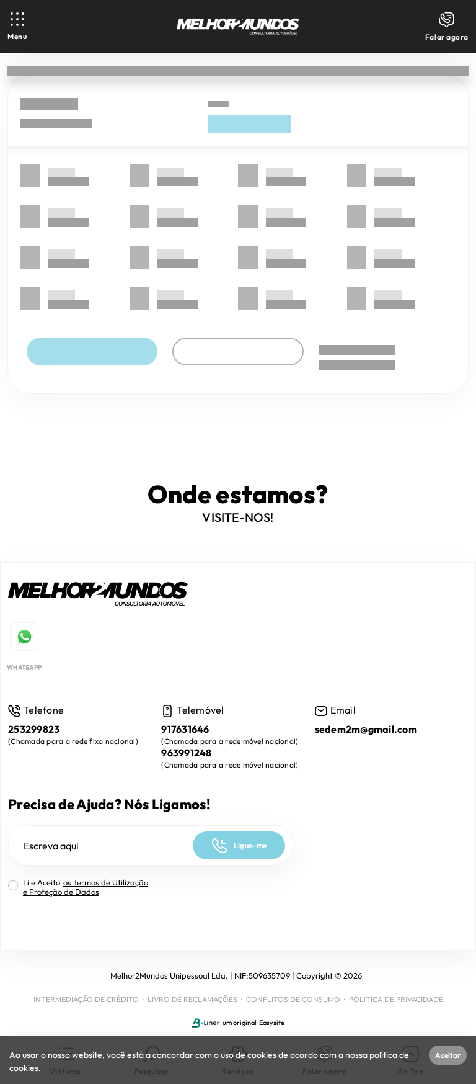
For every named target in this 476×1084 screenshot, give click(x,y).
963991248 (186, 753)
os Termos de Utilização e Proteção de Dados (85, 887)
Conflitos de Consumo (293, 999)
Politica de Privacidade (396, 999)
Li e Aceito (85, 887)
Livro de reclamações (192, 999)
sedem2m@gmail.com (366, 729)
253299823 (34, 729)
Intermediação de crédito (86, 999)
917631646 (185, 729)
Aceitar (448, 1055)
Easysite (271, 1022)
